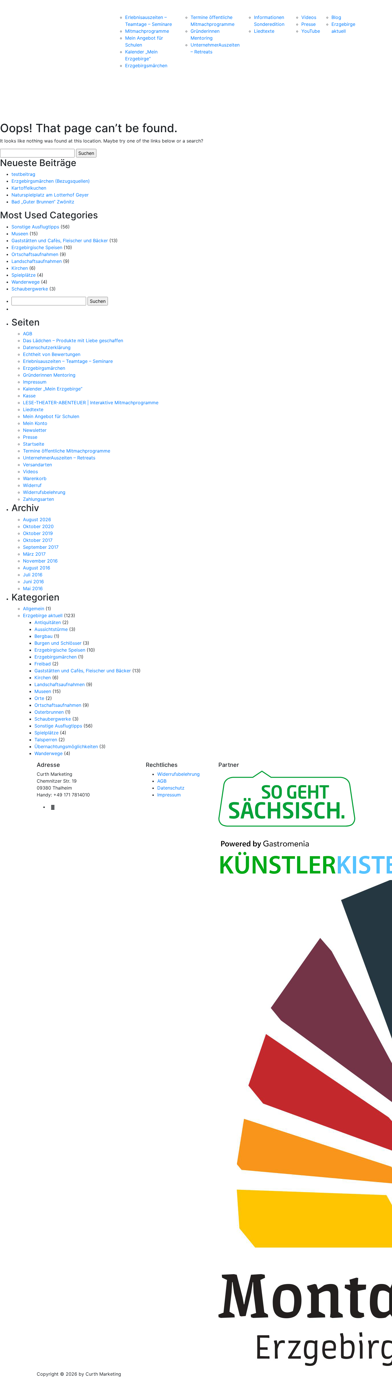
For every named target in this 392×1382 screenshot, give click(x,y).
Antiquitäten (47, 622)
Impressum (34, 382)
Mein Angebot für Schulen (51, 416)
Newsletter (34, 430)
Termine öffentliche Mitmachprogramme (66, 451)
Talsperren (45, 739)
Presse (308, 24)
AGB (27, 333)
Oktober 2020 (38, 526)
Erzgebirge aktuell (43, 615)
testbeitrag (23, 174)
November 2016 (40, 561)
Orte (39, 698)
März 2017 (34, 554)
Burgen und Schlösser (57, 643)
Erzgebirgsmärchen (146, 65)
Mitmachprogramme (147, 31)
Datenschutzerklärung (47, 347)
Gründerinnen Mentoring (49, 375)
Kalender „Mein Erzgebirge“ (52, 389)
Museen (19, 233)
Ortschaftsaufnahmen (34, 254)
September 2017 (41, 547)
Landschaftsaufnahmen (36, 261)
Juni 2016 (33, 581)
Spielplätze (23, 275)
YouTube (310, 31)
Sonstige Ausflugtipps (35, 227)
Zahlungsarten (38, 499)
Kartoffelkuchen (28, 188)
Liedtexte (264, 31)
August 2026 (37, 519)
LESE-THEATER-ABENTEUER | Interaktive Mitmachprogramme (90, 402)
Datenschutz (171, 788)
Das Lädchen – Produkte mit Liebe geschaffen (73, 340)
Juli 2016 (32, 575)
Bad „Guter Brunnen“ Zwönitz (42, 202)
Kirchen (19, 268)
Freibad (42, 664)
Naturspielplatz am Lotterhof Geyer (50, 195)
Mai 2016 (33, 588)
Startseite (33, 444)
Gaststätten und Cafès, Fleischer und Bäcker (59, 240)
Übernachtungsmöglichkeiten (66, 746)
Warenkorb (34, 478)
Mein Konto (35, 423)
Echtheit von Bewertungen (51, 354)
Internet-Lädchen (98, 11)
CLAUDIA (59, 35)
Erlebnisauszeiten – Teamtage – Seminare (68, 361)
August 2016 (36, 568)
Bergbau (43, 636)
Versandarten (37, 464)
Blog (336, 17)
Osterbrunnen (49, 712)
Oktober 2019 (38, 533)
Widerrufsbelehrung (44, 492)
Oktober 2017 (38, 540)
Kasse (29, 396)
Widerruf (32, 485)
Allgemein (33, 608)
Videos (308, 17)
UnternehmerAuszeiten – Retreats (59, 458)
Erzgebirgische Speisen (36, 247)
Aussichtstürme (51, 629)
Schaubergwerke (29, 289)
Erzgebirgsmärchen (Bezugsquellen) (50, 181)
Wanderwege (25, 282)
